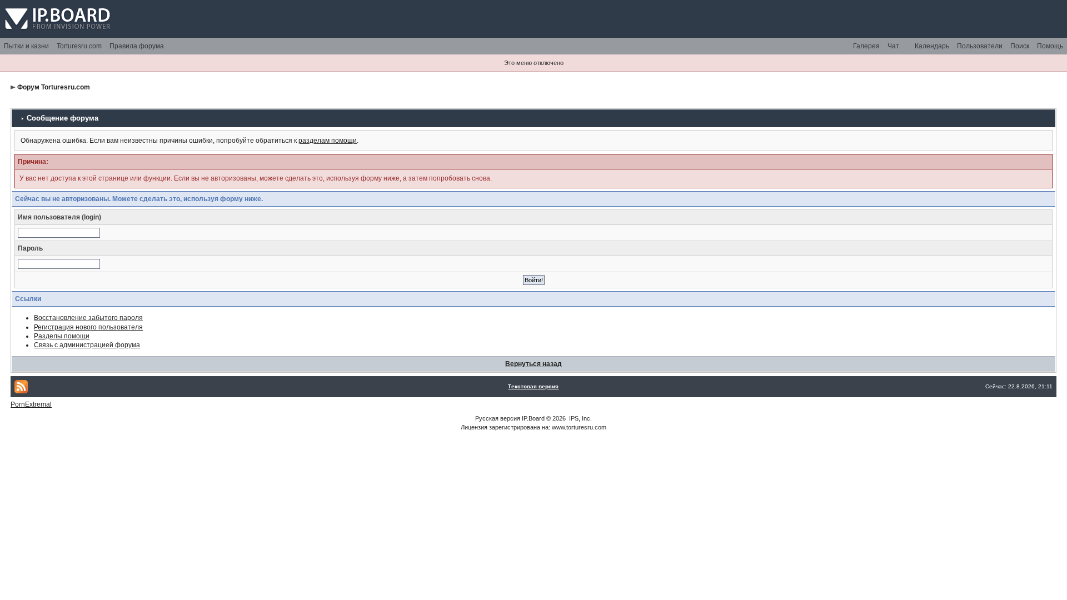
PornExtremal (31, 404)
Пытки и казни (26, 46)
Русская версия (497, 418)
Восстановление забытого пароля (88, 318)
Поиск (1019, 46)
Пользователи (980, 46)
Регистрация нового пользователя (88, 327)
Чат (893, 46)
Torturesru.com (79, 46)
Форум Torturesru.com (53, 87)
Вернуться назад (533, 364)
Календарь (932, 46)
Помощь (1050, 46)
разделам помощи (327, 140)
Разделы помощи (61, 336)
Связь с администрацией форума (87, 345)
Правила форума (136, 46)
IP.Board (533, 418)
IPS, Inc (579, 418)
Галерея (866, 46)
